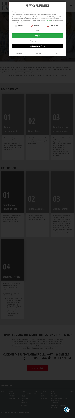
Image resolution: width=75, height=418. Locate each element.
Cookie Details (19, 53)
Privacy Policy (38, 53)
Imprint (57, 53)
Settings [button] (23, 22)
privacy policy (48, 20)
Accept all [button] (37, 36)
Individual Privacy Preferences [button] (37, 46)
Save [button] (37, 30)
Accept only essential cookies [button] (37, 41)
